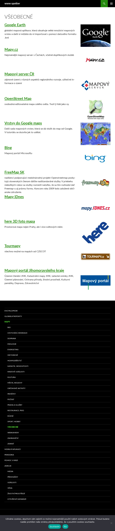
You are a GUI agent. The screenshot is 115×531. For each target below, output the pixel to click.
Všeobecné (12, 427)
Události (11, 482)
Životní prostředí (16, 493)
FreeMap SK (14, 172)
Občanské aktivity (16, 388)
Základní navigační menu (111, 3)
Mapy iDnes (14, 197)
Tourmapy (12, 246)
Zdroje (7, 466)
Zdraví (10, 444)
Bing (8, 148)
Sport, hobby (13, 421)
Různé (10, 416)
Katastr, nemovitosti (17, 366)
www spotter (12, 3)
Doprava (11, 338)
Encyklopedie (11, 311)
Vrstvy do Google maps (23, 123)
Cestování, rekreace (17, 333)
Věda (9, 488)
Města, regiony (14, 383)
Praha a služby (14, 405)
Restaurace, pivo (15, 410)
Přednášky (12, 477)
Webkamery (13, 433)
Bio (9, 327)
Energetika (12, 349)
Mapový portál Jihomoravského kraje (34, 270)
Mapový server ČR (19, 74)
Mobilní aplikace (12, 449)
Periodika (9, 455)
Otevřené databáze (16, 499)
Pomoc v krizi (11, 460)
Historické (12, 355)
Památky (11, 394)
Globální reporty (13, 316)
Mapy (7, 322)
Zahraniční (12, 438)
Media (10, 471)
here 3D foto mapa (19, 221)
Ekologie (11, 344)
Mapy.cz (11, 49)
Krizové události (15, 372)
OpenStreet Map (17, 99)
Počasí (10, 399)
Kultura (11, 377)
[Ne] (111, 523)
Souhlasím (54, 526)
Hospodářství (14, 361)
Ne (65, 526)
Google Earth (15, 25)
